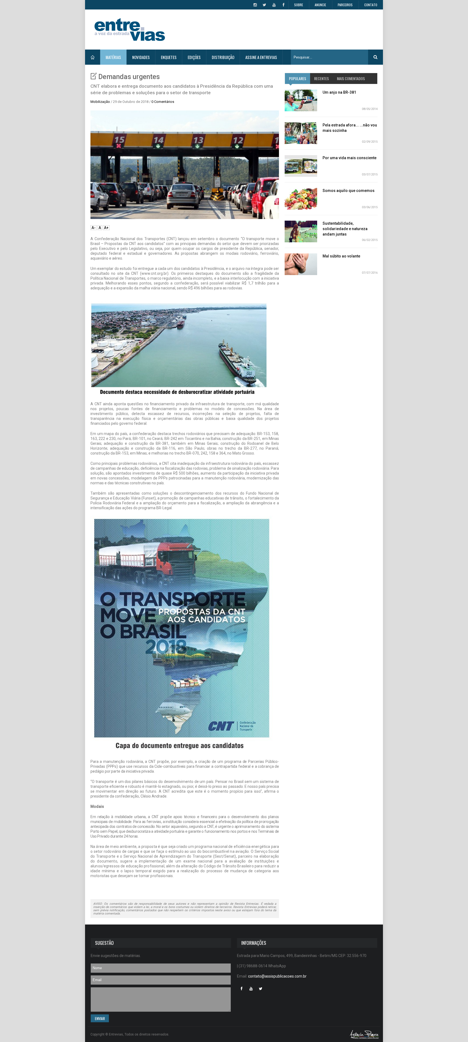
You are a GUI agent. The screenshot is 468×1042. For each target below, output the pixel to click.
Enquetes (169, 57)
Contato (370, 4)
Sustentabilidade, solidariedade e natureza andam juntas (345, 228)
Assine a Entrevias (261, 57)
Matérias (113, 57)
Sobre (298, 4)
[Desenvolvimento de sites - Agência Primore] (364, 1034)
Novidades (141, 57)
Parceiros (345, 4)
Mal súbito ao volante (341, 256)
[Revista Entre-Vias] (130, 29)
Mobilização (100, 102)
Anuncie (320, 4)
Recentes (321, 78)
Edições (194, 57)
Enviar (100, 1018)
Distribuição (223, 57)
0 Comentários (162, 102)
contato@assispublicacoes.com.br (277, 976)
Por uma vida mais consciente (349, 158)
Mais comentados (351, 78)
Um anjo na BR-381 (339, 92)
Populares (297, 78)
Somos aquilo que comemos (349, 190)
